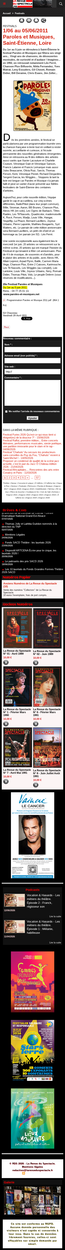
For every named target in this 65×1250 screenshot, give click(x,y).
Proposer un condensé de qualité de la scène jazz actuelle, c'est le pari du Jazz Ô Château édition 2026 (31, 463)
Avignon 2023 (37, 495)
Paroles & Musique (45, 486)
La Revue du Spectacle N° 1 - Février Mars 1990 (17, 712)
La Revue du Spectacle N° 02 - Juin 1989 (47, 652)
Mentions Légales (15, 523)
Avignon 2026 (44, 498)
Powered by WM (49, 1173)
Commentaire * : (13, 377)
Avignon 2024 (50, 495)
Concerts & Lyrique (25, 483)
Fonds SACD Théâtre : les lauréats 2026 (28, 531)
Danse (13, 483)
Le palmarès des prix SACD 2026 (24, 550)
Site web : (10, 366)
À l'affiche (39, 483)
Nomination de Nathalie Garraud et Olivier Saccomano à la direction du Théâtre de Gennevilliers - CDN (32, 572)
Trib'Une (51, 489)
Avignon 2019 (28, 489)
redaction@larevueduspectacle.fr (32, 1170)
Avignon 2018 (15, 489)
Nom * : (8, 344)
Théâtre (6, 483)
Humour (14, 486)
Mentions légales (32, 1167)
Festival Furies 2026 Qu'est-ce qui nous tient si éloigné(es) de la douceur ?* (29, 436)
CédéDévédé (41, 489)
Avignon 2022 (24, 495)
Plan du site (13, 1173)
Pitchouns (32, 486)
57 (37, 477)
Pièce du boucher (17, 492)
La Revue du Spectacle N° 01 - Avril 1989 (17, 652)
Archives (55, 492)
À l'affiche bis (50, 483)
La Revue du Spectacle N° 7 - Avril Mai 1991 (17, 771)
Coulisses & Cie (32, 492)
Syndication (32, 1173)
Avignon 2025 (31, 498)
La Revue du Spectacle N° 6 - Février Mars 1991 (47, 712)
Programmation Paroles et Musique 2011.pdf (29, 300)
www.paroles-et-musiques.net (21, 294)
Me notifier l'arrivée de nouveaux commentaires (34, 411)
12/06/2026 (9, 910)
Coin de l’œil (45, 492)
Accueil (7, 13)
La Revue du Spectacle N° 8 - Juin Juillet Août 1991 (47, 773)
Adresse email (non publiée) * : (21, 355)
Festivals (19, 13)
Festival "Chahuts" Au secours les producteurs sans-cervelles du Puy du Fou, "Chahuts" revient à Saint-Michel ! (31, 455)
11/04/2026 (9, 936)
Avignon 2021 (12, 495)
